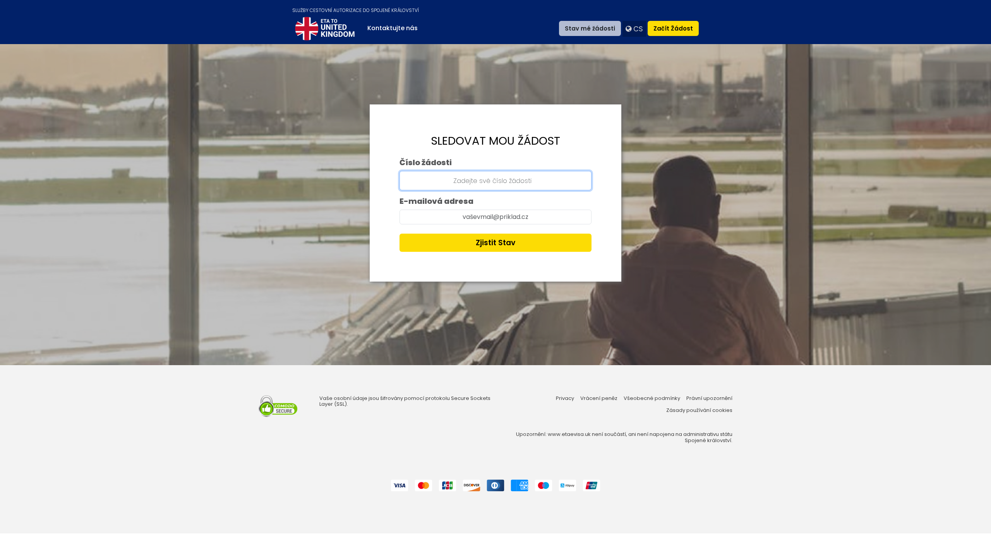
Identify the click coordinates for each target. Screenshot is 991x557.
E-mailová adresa (436, 201)
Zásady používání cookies (699, 410)
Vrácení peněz (598, 398)
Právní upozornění (709, 398)
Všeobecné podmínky (652, 398)
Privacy (565, 398)
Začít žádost (673, 28)
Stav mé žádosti (590, 28)
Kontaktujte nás (392, 28)
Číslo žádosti (425, 162)
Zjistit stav (495, 242)
